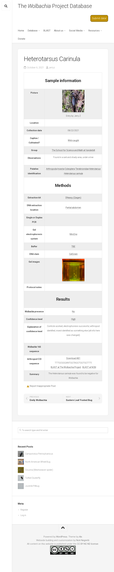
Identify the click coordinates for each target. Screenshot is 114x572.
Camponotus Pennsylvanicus (39, 454)
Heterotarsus (95, 169)
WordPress (61, 536)
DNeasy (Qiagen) (73, 197)
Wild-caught (73, 140)
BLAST (46, 30)
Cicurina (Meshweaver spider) (39, 470)
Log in (23, 515)
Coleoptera (70, 169)
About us (58, 30)
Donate (21, 38)
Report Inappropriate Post (43, 386)
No (73, 311)
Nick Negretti (82, 540)
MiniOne (73, 234)
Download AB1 (73, 358)
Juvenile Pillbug (32, 486)
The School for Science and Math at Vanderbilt (73, 150)
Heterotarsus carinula (73, 173)
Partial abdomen (73, 207)
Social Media (76, 30)
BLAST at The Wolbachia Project (66, 367)
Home (21, 30)
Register (24, 510)
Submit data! (99, 18)
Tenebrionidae (82, 169)
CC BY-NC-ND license (87, 544)
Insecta (60, 169)
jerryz (52, 67)
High (73, 319)
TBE (73, 246)
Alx (80, 536)
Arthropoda (51, 169)
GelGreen (73, 254)
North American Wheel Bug (37, 462)
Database (33, 30)
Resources (94, 30)
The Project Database (55, 6)
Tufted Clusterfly (32, 478)
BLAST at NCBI (89, 367)
